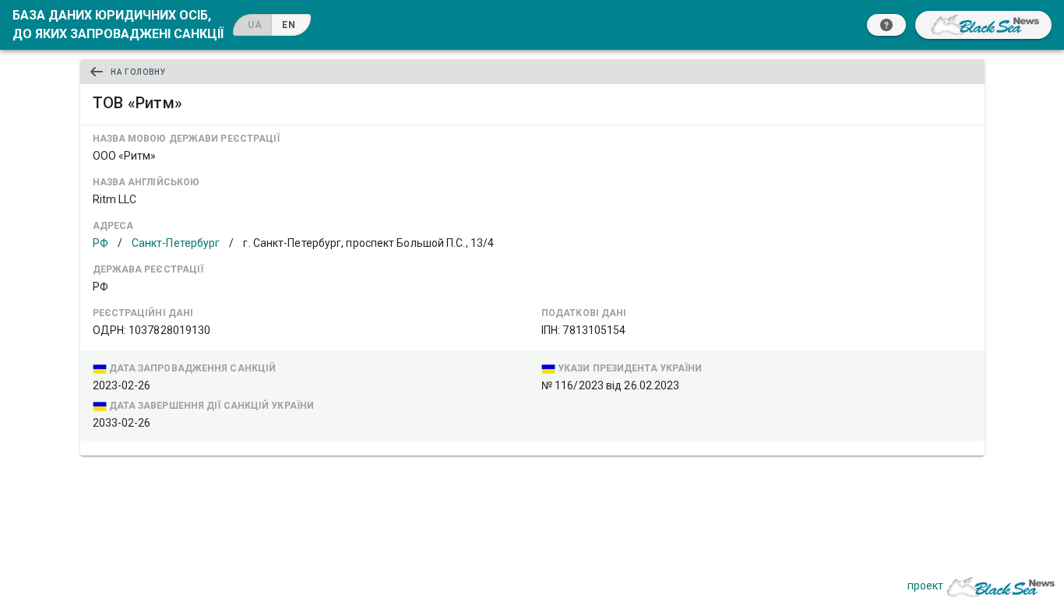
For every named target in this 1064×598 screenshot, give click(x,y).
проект (925, 585)
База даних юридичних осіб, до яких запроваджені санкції (118, 24)
